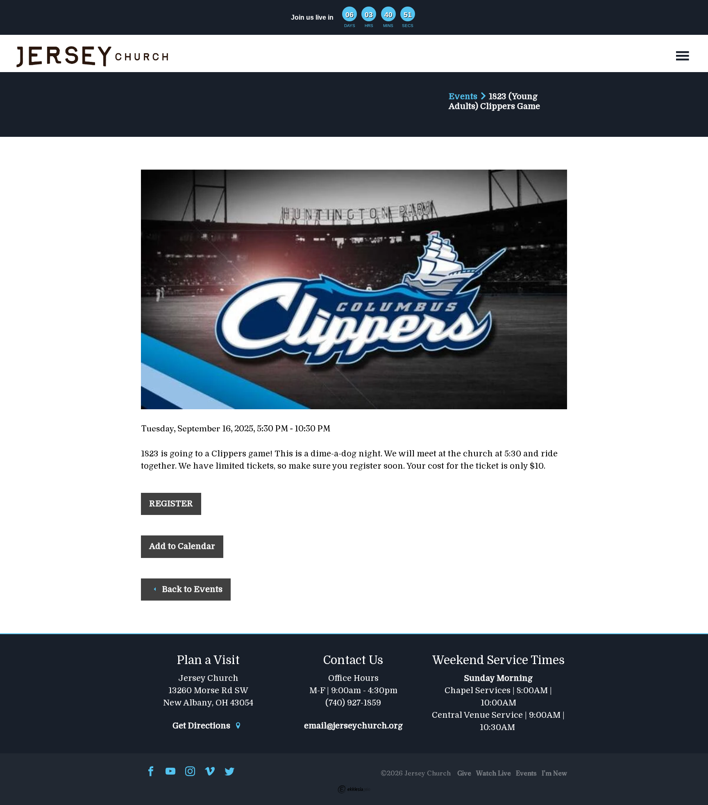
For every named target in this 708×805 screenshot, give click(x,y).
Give (464, 773)
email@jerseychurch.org (353, 725)
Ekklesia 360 (354, 789)
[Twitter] (229, 772)
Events (463, 96)
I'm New (554, 773)
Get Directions (202, 725)
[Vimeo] (210, 772)
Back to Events (191, 589)
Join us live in (312, 17)
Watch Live (493, 773)
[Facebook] (151, 772)
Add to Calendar (182, 546)
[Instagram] (190, 772)
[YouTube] (170, 772)
